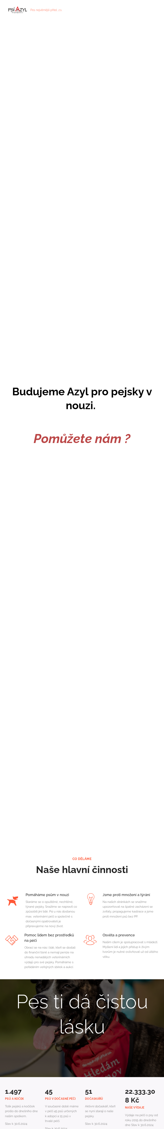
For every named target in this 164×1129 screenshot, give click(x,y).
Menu (155, 10)
